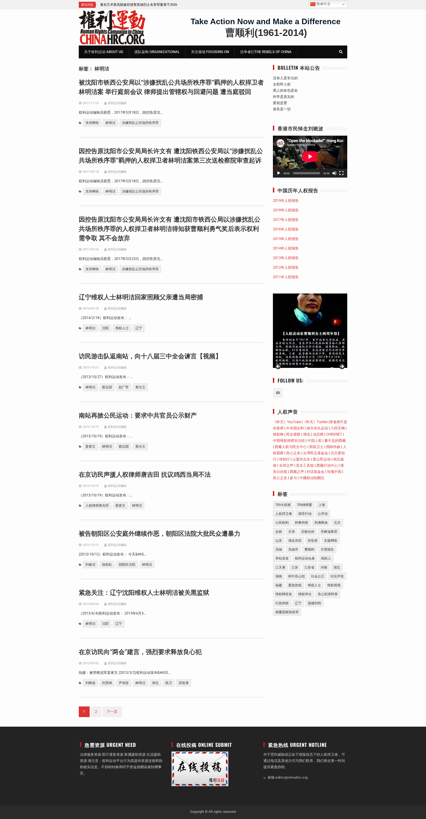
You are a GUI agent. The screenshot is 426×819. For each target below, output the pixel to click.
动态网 (318, 434)
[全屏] (341, 173)
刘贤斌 (107, 683)
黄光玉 (140, 387)
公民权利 (282, 523)
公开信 (323, 514)
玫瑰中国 (334, 472)
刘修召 (90, 565)
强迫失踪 (295, 541)
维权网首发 (283, 594)
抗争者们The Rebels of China (266, 52)
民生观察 (293, 434)
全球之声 (286, 465)
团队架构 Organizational (157, 52)
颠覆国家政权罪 (287, 612)
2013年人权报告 (286, 258)
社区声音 (337, 576)
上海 (321, 505)
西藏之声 (297, 472)
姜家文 (90, 446)
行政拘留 (282, 603)
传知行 (284, 459)
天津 (291, 532)
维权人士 (122, 328)
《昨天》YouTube (287, 422)
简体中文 (323, 4)
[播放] (278, 173)
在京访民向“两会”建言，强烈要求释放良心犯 (140, 652)
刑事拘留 (301, 523)
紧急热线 (295, 585)
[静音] (334, 173)
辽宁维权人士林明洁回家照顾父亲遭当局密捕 (141, 297)
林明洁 (110, 123)
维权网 (278, 434)
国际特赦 (333, 447)
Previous (278, 366)
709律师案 (304, 505)
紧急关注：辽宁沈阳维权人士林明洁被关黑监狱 (144, 592)
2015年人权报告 (286, 239)
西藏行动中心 (327, 465)
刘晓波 (90, 683)
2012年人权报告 (286, 267)
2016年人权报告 (286, 229)
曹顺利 (309, 549)
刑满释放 (321, 523)
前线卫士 (316, 447)
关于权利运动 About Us (103, 52)
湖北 (155, 683)
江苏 (295, 567)
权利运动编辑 (117, 103)
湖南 (278, 576)
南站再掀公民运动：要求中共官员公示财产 (138, 415)
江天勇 (280, 567)
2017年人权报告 (286, 220)
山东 (278, 541)
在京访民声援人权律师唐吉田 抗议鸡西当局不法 (145, 474)
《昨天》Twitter (315, 422)
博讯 (306, 434)
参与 (293, 478)
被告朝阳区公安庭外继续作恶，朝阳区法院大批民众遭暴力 (159, 533)
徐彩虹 (107, 565)
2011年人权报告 (286, 277)
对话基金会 (315, 472)
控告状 (313, 541)
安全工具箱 (305, 465)
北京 (337, 523)
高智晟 (184, 683)
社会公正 (317, 576)
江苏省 (309, 567)
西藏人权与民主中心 (291, 447)
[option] (140, 5)
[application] (310, 156)
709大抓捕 (283, 505)
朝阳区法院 (127, 565)
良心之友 (293, 453)
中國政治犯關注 (312, 478)
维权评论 (305, 594)
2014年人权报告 (286, 248)
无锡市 (293, 549)
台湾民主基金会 (315, 453)
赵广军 (124, 387)
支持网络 (92, 123)
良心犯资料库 (328, 594)
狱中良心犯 (296, 576)
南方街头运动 (317, 428)
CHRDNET (334, 434)
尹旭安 (124, 683)
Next (341, 366)
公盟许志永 (301, 459)
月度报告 (327, 549)
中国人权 (315, 440)
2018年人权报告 (286, 210)
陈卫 (168, 683)
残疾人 (326, 558)
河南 (324, 567)
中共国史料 (295, 428)
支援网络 (330, 541)
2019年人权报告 (286, 200)
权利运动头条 (305, 558)
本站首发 (282, 558)
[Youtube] (278, 393)
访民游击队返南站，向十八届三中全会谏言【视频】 (150, 356)
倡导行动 (305, 514)
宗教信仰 (307, 532)
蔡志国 (107, 387)
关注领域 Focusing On (210, 52)
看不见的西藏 (335, 440)
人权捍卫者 (283, 514)
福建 (278, 585)
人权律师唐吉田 (97, 506)
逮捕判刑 (314, 603)
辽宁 (138, 328)
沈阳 (105, 328)
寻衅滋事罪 (329, 532)
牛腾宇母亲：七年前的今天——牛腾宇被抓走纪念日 (137, 5)
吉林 (278, 532)
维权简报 (334, 585)
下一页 (112, 712)
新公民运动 (322, 459)
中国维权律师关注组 (289, 440)
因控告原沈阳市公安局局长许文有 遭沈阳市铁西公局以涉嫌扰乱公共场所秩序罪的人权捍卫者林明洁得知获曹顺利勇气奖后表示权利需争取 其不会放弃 (169, 229)
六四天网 (338, 428)
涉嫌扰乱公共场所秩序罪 (140, 123)
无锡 (278, 549)
